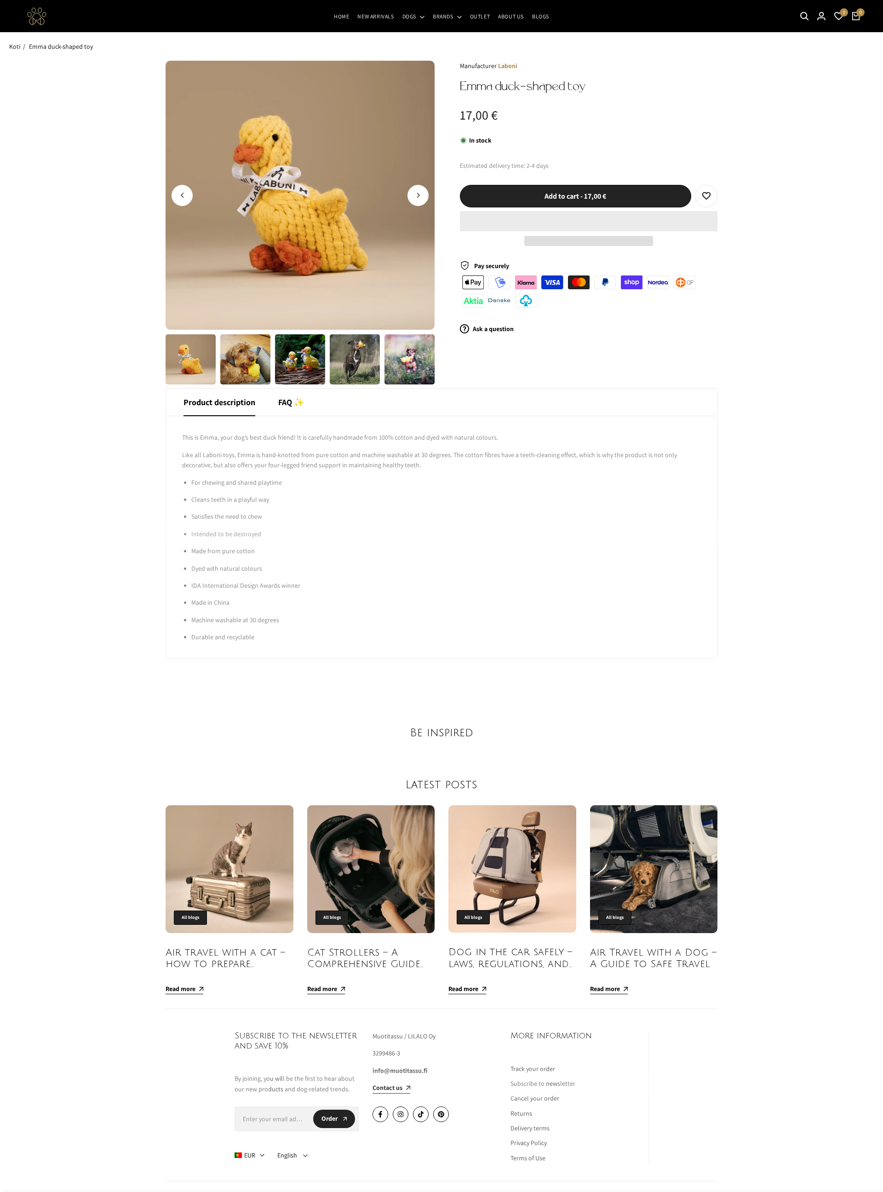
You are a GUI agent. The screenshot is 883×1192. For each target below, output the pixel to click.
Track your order (532, 1069)
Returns (521, 1113)
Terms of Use (527, 1158)
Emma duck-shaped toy (61, 46)
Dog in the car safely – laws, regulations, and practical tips (510, 963)
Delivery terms (530, 1128)
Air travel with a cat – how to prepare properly (225, 964)
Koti (14, 46)
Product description (219, 402)
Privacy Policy (528, 1143)
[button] (588, 221)
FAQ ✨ (291, 402)
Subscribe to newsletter (542, 1083)
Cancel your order (534, 1098)
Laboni (507, 66)
